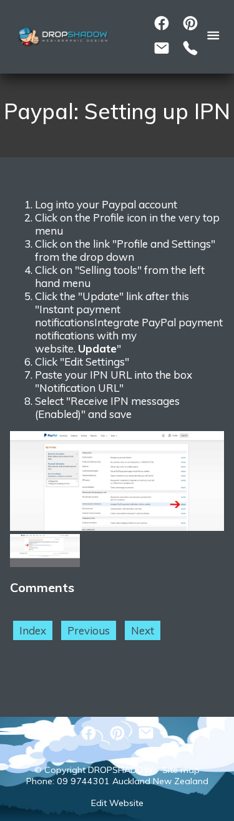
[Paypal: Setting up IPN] (117, 526)
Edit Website (117, 803)
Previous (88, 630)
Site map (181, 769)
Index (32, 630)
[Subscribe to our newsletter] (162, 48)
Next (142, 630)
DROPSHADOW (121, 769)
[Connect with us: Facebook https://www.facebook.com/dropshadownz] (162, 23)
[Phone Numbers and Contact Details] (190, 48)
